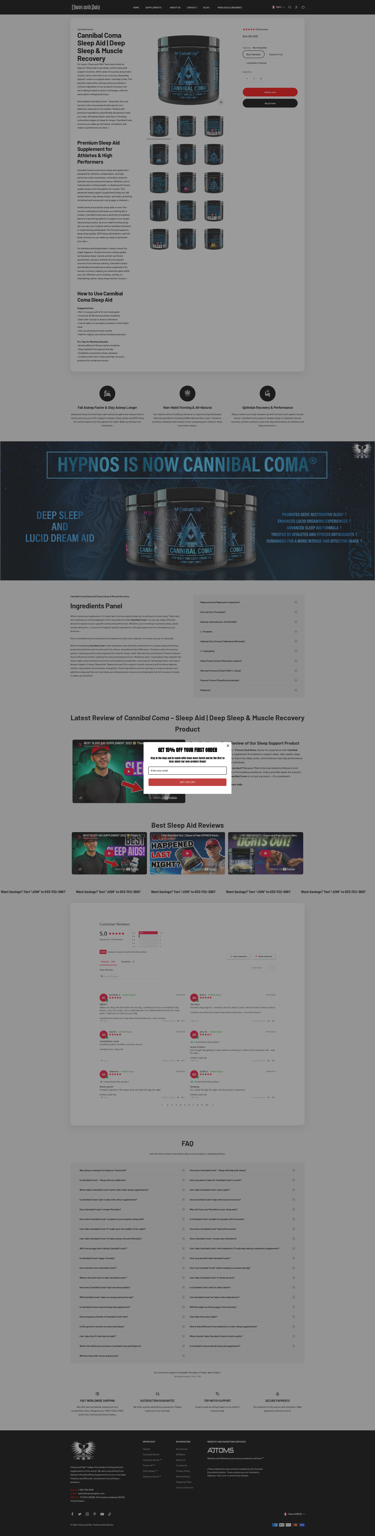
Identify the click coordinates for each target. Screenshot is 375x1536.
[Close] (227, 745)
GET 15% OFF (187, 782)
